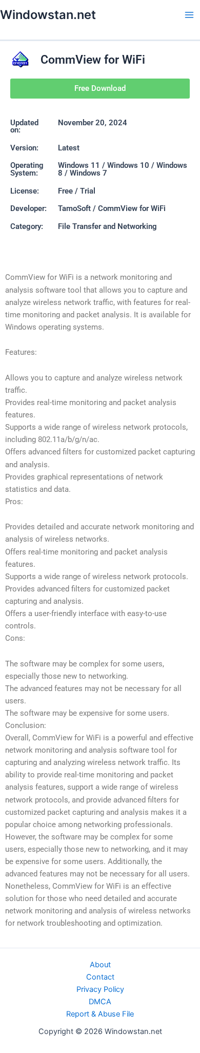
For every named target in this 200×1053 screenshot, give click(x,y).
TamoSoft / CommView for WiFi (112, 208)
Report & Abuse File (100, 1014)
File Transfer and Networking (107, 226)
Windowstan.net (48, 14)
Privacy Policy (100, 989)
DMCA (100, 1001)
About (100, 964)
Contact (100, 977)
